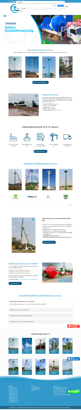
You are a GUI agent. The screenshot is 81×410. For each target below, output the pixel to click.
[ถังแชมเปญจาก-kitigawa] (32, 199)
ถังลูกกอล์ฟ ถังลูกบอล (36, 389)
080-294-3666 (59, 393)
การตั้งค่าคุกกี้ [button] (54, 5)
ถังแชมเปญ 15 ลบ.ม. (13, 389)
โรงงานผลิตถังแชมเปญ (36, 387)
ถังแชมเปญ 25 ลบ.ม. (13, 391)
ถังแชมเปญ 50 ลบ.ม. (13, 394)
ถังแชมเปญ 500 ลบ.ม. (13, 401)
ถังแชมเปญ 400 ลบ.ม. (13, 400)
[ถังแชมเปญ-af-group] (49, 199)
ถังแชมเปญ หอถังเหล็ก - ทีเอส (64, 394)
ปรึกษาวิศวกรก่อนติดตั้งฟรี (39, 82)
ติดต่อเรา (20, 11)
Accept (60, 5)
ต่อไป (71, 205)
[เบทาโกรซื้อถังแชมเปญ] (15, 199)
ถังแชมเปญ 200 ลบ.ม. (13, 397)
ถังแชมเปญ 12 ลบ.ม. (13, 387)
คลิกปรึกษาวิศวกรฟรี (40, 151)
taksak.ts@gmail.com (60, 390)
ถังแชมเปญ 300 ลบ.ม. (13, 399)
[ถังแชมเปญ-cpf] (65, 199)
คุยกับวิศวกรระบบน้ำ (14, 283)
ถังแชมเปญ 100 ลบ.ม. (13, 396)
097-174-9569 (59, 391)
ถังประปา (33, 390)
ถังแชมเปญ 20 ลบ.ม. (13, 390)
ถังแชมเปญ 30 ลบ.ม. (13, 393)
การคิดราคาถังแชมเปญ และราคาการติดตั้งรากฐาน (28, 279)
